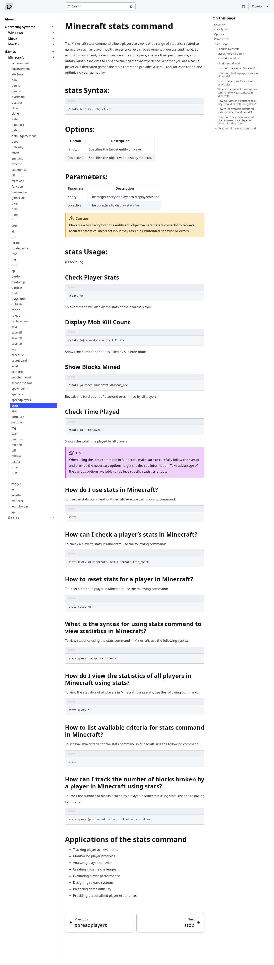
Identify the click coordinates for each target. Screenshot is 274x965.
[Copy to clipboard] (199, 109)
